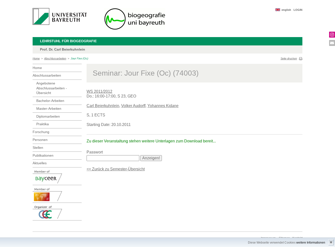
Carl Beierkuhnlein (103, 106)
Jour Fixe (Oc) (79, 58)
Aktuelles (40, 163)
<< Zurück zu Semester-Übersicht (116, 169)
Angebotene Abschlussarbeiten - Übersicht (51, 88)
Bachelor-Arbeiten (50, 101)
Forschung (41, 132)
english (286, 9)
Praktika (42, 124)
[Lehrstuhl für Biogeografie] (134, 19)
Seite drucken (289, 58)
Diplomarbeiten (48, 116)
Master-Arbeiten (48, 108)
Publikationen (43, 155)
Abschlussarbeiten (55, 58)
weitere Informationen (310, 242)
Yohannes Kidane (163, 106)
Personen (40, 140)
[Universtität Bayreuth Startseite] (60, 16)
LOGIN (298, 9)
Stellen (38, 148)
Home (36, 58)
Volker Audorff (133, 106)
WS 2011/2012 (99, 91)
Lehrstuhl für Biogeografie (68, 41)
